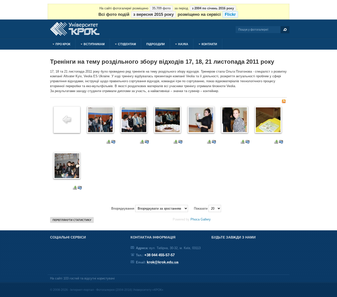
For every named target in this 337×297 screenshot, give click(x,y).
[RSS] (284, 102)
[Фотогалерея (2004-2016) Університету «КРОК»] (77, 29)
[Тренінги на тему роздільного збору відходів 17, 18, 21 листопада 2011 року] (100, 131)
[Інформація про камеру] (113, 142)
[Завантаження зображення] (108, 142)
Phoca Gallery (200, 219)
